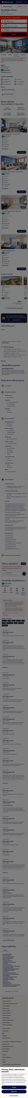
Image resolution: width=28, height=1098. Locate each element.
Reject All (14, 1091)
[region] (14, 1082)
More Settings (14, 1095)
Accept (14, 1087)
